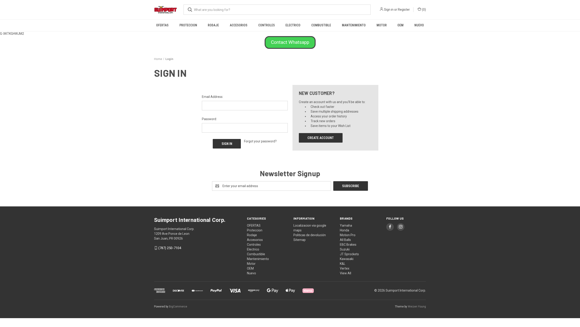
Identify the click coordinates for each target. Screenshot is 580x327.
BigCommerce (178, 306)
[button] (290, 42)
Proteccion (188, 25)
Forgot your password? (260, 141)
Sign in (389, 9)
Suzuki (345, 249)
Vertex (344, 268)
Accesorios (238, 25)
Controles (266, 25)
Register (404, 9)
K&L (342, 263)
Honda (344, 230)
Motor (382, 25)
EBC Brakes (348, 244)
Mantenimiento (354, 25)
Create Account (320, 138)
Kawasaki (346, 259)
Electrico (292, 25)
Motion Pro (347, 235)
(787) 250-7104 (169, 248)
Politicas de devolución (309, 235)
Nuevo (419, 25)
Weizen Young (417, 306)
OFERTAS (162, 25)
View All (345, 273)
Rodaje (213, 25)
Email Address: (212, 97)
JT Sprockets (349, 254)
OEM (400, 25)
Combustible (321, 25)
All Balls (345, 240)
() (423, 9)
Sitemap (299, 240)
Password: (209, 119)
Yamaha (346, 225)
